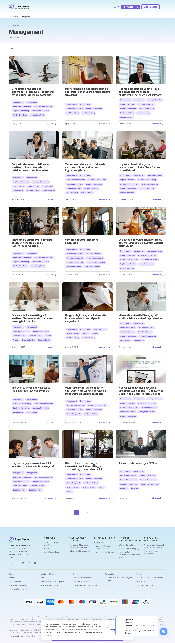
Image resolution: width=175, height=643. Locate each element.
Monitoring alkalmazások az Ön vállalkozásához (154, 546)
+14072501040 (14, 557)
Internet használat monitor (130, 539)
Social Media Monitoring (151, 539)
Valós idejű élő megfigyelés (80, 551)
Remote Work (48, 186)
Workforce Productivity (22, 106)
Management (18, 102)
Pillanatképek (99, 542)
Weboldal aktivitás (126, 545)
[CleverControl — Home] (19, 7)
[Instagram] (11, 563)
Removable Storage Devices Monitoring (102, 547)
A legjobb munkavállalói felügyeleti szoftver (118, 579)
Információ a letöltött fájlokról (52, 582)
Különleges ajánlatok (144, 585)
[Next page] (103, 512)
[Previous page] (71, 512)
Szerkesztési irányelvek (18, 589)
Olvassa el (49, 124)
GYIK (74, 574)
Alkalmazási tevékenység (129, 548)
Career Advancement (75, 258)
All (12, 49)
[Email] (35, 563)
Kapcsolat (140, 574)
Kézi (42, 578)
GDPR (107, 584)
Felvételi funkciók (104, 538)
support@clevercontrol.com (19, 554)
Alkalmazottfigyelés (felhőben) (52, 543)
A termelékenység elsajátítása (151, 552)
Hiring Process (18, 186)
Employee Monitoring (21, 111)
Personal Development (75, 262)
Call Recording (72, 193)
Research (123, 488)
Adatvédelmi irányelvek (18, 585)
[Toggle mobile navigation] (163, 6)
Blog (17, 17)
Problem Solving (73, 113)
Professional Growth (74, 254)
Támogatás (109, 574)
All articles (14, 25)
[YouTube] (23, 563)
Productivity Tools (20, 115)
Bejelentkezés (150, 7)
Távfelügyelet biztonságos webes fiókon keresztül (79, 546)
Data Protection (19, 336)
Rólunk (11, 578)
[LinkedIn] (29, 563)
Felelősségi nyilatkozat (82, 578)
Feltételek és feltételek (81, 582)
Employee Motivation (150, 259)
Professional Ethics (74, 267)
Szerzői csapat (15, 582)
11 (98, 512)
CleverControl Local (52, 552)
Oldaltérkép (141, 582)
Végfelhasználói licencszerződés (149, 578)
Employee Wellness (155, 175)
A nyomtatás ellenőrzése (104, 552)
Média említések (47, 574)
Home (11, 17)
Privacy (48, 336)
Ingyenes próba (131, 7)
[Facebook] (17, 563)
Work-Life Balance (147, 264)
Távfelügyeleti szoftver (78, 539)
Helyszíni (47, 549)
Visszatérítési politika (49, 585)
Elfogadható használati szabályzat (86, 585)
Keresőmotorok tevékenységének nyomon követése (129, 554)
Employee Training (155, 100)
